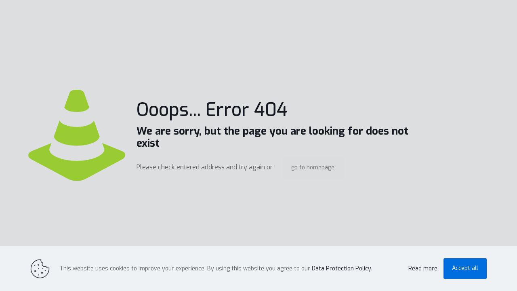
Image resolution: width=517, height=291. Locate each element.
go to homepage (312, 167)
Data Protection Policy (341, 268)
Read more (422, 268)
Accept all (465, 268)
